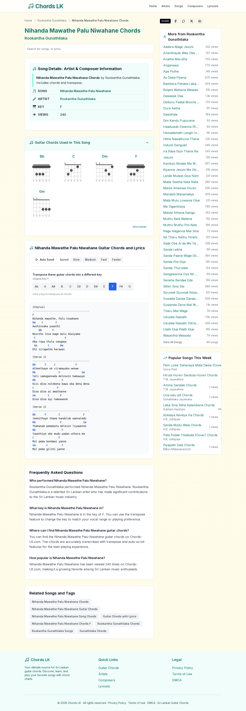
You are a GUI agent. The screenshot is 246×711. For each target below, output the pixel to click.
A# (53, 286)
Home (153, 6)
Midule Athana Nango (179, 213)
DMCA (177, 680)
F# (121, 286)
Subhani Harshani (174, 409)
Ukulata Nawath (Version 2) (181, 323)
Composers (195, 6)
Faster (116, 259)
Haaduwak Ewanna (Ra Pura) (181, 127)
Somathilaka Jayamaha (177, 399)
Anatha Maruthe (175, 59)
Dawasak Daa (173, 96)
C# (79, 286)
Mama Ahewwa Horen (179, 188)
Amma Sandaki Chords (180, 385)
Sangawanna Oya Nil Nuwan (181, 274)
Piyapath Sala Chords (179, 445)
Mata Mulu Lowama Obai (181, 200)
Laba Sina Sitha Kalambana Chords (189, 405)
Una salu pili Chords (178, 395)
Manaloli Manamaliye (178, 194)
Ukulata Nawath (175, 317)
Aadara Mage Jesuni (178, 47)
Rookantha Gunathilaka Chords (118, 623)
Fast (104, 259)
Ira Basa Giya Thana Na (180, 151)
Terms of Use (182, 674)
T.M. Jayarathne (173, 379)
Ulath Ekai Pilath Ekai (178, 329)
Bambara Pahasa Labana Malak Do (181, 84)
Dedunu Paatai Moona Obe (181, 102)
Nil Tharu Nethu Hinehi (180, 237)
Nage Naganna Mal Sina (181, 231)
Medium (90, 259)
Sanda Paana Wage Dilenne (181, 256)
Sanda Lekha (172, 249)
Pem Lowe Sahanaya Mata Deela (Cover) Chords (199, 365)
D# (96, 286)
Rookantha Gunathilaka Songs (52, 631)
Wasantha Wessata (177, 335)
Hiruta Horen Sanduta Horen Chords (190, 375)
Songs (179, 6)
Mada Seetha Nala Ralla (180, 182)
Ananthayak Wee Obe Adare (181, 53)
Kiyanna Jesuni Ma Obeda (181, 170)
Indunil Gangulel (175, 145)
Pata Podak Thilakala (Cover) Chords (190, 435)
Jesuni (168, 157)
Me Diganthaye (174, 206)
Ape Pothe (171, 71)
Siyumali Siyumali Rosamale (181, 292)
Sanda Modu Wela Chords (182, 425)
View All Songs (172, 342)
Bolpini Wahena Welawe (180, 90)
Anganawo (171, 65)
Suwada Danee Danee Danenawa (181, 299)
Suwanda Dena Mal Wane (181, 305)
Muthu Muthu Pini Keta (180, 225)
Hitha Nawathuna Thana (181, 139)
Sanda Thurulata (175, 268)
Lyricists (212, 6)
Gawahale (170, 114)
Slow (76, 259)
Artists (165, 6)
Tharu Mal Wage (175, 311)
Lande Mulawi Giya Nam (181, 176)
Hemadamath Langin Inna (181, 133)
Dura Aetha (171, 108)
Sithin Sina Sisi (173, 286)
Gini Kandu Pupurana (178, 120)
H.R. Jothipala (171, 419)
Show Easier (140, 226)
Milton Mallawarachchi (177, 449)
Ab (36, 286)
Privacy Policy (182, 668)
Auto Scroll (47, 259)
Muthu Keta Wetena (177, 219)
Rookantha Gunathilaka (51, 20)
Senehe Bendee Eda (178, 280)
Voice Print (170, 369)
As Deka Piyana (174, 77)
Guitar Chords (108, 668)
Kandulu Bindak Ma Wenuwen (181, 163)
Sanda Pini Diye (174, 262)
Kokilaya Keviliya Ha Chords (183, 415)
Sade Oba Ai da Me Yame (181, 243)
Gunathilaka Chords (93, 631)
